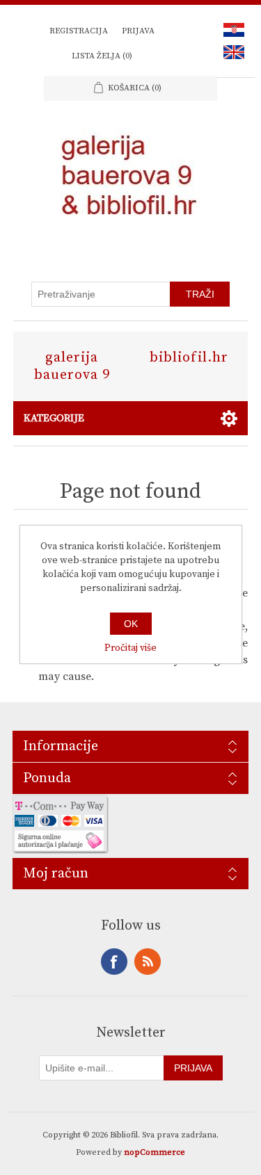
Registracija (78, 31)
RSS (147, 961)
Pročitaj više (130, 648)
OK (131, 623)
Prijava (138, 31)
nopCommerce (154, 1152)
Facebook (114, 961)
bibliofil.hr (189, 357)
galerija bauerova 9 (72, 366)
